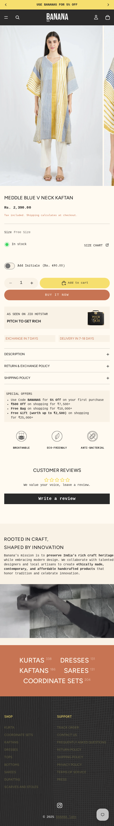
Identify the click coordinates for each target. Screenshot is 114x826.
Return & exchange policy (27, 366)
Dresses (11, 750)
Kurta (9, 727)
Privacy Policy (69, 765)
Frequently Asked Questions (81, 742)
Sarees (10, 772)
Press (62, 779)
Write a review (57, 498)
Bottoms (11, 765)
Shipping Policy (70, 757)
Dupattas (12, 779)
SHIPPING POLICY (17, 378)
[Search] (17, 17)
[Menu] (6, 17)
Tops (8, 757)
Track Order (68, 727)
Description (14, 354)
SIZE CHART (94, 245)
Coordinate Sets (18, 735)
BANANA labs (66, 817)
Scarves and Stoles (21, 787)
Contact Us (67, 735)
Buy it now (57, 295)
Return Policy (69, 750)
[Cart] (107, 17)
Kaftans (11, 742)
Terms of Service (71, 772)
